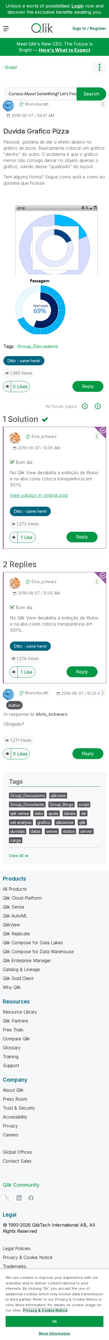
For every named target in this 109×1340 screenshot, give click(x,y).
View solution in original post (39, 495)
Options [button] (99, 67)
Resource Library (20, 1012)
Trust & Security (19, 1108)
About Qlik (13, 1090)
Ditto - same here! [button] (24, 360)
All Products (15, 889)
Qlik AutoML (15, 916)
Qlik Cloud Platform (22, 898)
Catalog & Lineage (21, 969)
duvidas (17, 831)
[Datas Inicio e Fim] (97, 406)
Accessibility (15, 1117)
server (86, 831)
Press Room (15, 1099)
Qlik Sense (13, 907)
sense (51, 831)
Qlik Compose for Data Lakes (33, 942)
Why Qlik (12, 987)
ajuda (53, 813)
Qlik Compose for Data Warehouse (38, 951)
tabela (69, 813)
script (84, 804)
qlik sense (19, 813)
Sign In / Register (89, 28)
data (39, 813)
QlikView (11, 924)
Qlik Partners (15, 1021)
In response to (35, 714)
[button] (102, 103)
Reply (88, 386)
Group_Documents (27, 804)
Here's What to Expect (64, 50)
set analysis (21, 822)
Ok (54, 1321)
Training (10, 1056)
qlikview (58, 795)
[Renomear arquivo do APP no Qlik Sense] (88, 406)
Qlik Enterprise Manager (27, 960)
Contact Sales (17, 1161)
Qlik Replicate (16, 933)
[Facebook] (31, 1198)
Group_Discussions (37, 346)
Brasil (11, 67)
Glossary (12, 1047)
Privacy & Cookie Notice (28, 1257)
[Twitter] (7, 1198)
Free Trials (13, 1030)
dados (69, 831)
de (83, 813)
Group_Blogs (61, 804)
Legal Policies (16, 1248)
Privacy (10, 1126)
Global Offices (17, 1152)
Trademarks (14, 1266)
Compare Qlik (16, 1038)
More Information (54, 1333)
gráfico (43, 822)
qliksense (65, 822)
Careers (10, 1135)
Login (78, 6)
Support (11, 1065)
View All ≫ (19, 855)
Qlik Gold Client (18, 978)
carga (15, 840)
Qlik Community (21, 1185)
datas (35, 831)
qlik (82, 822)
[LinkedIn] (19, 1198)
